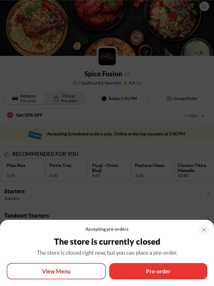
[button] (204, 229)
